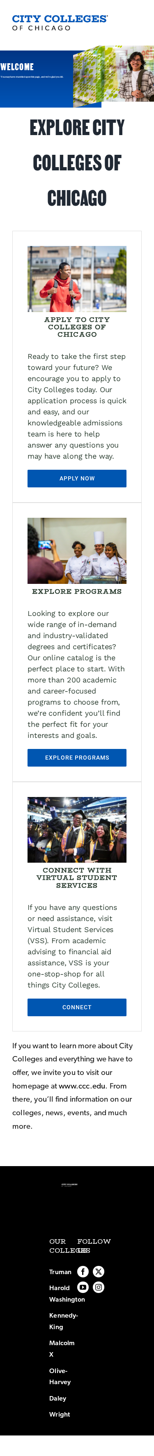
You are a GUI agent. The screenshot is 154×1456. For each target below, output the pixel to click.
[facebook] (83, 1271)
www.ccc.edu (82, 1086)
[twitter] (98, 1271)
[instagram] (98, 1287)
